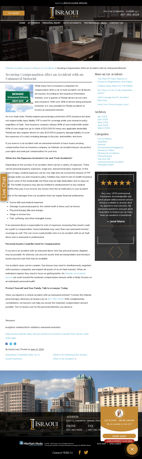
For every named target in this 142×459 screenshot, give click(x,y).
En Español (13, 13)
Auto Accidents (72, 23)
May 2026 (103, 122)
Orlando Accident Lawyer (18, 68)
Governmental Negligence (110, 147)
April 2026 (103, 125)
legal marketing (66, 445)
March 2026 (104, 128)
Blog (104, 23)
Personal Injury (51, 23)
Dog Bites (102, 141)
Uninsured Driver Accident (111, 161)
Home (22, 23)
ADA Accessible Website (75, 3)
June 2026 (103, 119)
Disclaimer (115, 444)
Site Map (101, 444)
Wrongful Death (106, 164)
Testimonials (91, 23)
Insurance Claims (106, 150)
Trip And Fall (104, 158)
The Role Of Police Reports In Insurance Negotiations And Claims (115, 80)
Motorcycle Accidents (108, 153)
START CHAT (119, 436)
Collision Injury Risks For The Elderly (115, 85)
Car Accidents (47, 68)
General (101, 144)
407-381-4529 (129, 14)
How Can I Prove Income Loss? (113, 104)
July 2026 (102, 116)
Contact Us (116, 23)
